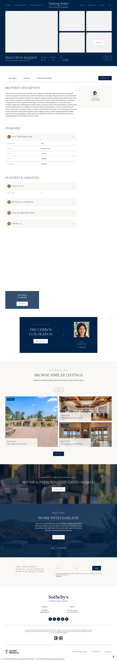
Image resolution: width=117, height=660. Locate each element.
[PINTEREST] (66, 619)
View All (99, 42)
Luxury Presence (83, 651)
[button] (105, 78)
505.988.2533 (65, 632)
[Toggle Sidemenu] (110, 5)
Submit (96, 568)
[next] (61, 390)
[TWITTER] (58, 619)
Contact (101, 5)
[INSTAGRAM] (54, 619)
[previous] (56, 390)
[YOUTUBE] (62, 619)
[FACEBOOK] (50, 619)
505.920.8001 (95, 98)
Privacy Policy (59, 576)
